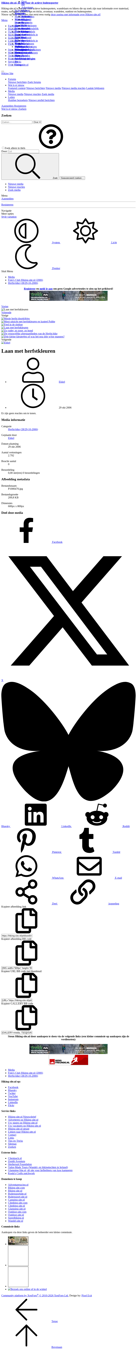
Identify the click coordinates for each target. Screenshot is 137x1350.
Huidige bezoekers (18, 100)
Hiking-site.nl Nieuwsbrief (22, 1116)
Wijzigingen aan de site (27, 46)
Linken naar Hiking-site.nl (22, 1131)
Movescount (14, 34)
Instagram (13, 37)
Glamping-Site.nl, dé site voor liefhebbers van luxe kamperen (40, 1170)
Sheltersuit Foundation (20, 1164)
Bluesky (12, 1090)
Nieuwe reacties (32, 94)
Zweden (25, 40)
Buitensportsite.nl (17, 1193)
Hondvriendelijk (30, 28)
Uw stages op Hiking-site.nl (22, 1122)
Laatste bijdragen (95, 88)
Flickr (11, 44)
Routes (18, 13)
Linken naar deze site (25, 36)
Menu (4, 20)
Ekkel (62, 381)
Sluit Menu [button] (7, 271)
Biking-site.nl (15, 1190)
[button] (51, 148)
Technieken (14, 55)
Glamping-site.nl (17, 1208)
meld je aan (46, 288)
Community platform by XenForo (35, 1295)
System (55, 242)
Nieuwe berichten (17, 82)
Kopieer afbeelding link (13, 906)
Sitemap (19, 52)
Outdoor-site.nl (16, 1214)
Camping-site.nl (16, 1199)
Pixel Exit (87, 1295)
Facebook (13, 25)
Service (12, 61)
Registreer (30, 288)
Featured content (17, 88)
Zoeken (12, 1146)
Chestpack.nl (15, 1158)
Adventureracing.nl (18, 1184)
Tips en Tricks (15, 1140)
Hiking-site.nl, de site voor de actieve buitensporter (29, 2)
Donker (55, 268)
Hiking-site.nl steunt (18, 1128)
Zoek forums (34, 82)
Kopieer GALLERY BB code (17, 1003)
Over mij (24, 3)
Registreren (7, 204)
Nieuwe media (53, 88)
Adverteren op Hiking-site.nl (23, 1119)
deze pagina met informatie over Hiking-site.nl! (76, 14)
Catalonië (26, 37)
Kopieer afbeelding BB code (16, 938)
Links (11, 1137)
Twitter (12, 1093)
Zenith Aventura (16, 1161)
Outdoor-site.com (17, 1211)
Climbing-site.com (17, 1202)
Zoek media (48, 94)
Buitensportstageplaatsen (28, 49)
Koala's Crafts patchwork (21, 1173)
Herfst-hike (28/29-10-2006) (23, 429)
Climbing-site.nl (16, 1205)
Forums (12, 79)
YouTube (13, 1096)
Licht (114, 242)
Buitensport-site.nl (17, 1196)
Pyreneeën (26, 22)
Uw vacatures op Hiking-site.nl (24, 1125)
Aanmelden (7, 198)
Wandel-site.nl (15, 1220)
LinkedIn (13, 1102)
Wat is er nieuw (16, 85)
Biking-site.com (16, 1187)
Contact (19, 64)
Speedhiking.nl (16, 1217)
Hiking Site (7, 73)
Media (11, 91)
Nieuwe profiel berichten (41, 100)
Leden (11, 97)
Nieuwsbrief (21, 55)
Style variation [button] (9, 216)
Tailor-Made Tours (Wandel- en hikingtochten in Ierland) (38, 1167)
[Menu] (2, 71)
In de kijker (21, 10)
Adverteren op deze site (27, 10)
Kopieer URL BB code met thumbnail (21, 971)
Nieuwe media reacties (74, 88)
